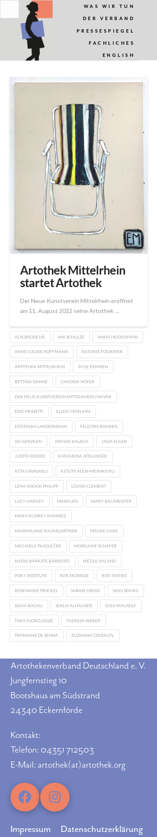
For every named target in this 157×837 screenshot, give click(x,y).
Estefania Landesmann (41, 426)
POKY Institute (31, 575)
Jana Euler (114, 441)
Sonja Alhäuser (74, 605)
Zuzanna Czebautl (92, 635)
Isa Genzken (28, 441)
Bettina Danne (31, 381)
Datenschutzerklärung (102, 829)
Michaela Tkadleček (38, 545)
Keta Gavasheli (31, 470)
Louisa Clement (88, 485)
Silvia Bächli (29, 605)
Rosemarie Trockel (36, 590)
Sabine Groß (85, 590)
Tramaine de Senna (36, 635)
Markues (67, 501)
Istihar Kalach (71, 441)
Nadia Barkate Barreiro (42, 560)
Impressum (30, 829)
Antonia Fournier (102, 351)
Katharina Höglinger (82, 455)
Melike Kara (104, 530)
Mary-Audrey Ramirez (40, 515)
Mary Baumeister (111, 501)
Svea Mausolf (120, 605)
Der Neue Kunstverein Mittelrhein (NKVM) (63, 396)
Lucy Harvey (29, 501)
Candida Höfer (78, 381)
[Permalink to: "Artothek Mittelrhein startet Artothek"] (79, 165)
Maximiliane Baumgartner (46, 530)
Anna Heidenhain (118, 336)
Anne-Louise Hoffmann (41, 351)
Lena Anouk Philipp (36, 485)
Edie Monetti (29, 411)
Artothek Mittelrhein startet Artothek (72, 276)
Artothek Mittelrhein (40, 366)
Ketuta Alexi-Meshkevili (88, 470)
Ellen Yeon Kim (73, 411)
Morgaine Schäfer (95, 545)
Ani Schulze (71, 336)
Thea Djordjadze (34, 620)
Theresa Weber (83, 620)
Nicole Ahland (99, 560)
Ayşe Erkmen (93, 366)
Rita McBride (74, 575)
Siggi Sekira (126, 590)
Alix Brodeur (30, 336)
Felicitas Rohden (99, 426)
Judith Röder (30, 455)
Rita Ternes (114, 575)
